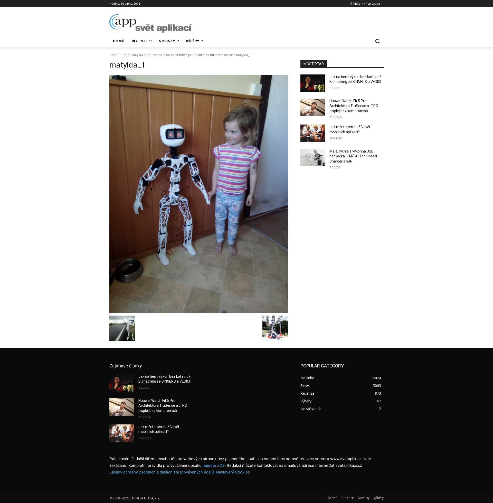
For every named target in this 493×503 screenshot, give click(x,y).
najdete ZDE (214, 465)
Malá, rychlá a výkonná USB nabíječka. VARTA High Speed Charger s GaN (353, 156)
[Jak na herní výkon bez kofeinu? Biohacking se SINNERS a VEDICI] (312, 83)
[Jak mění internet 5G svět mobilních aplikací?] (312, 133)
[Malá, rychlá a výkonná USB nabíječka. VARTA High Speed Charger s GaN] (312, 157)
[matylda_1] (198, 194)
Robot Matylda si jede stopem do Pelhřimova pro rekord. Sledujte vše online (177, 55)
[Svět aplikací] (150, 23)
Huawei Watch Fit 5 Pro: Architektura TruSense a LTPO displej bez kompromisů (353, 106)
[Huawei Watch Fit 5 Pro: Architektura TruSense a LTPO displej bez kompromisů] (312, 107)
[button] (377, 41)
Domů (113, 55)
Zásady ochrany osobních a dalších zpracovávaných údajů (161, 472)
